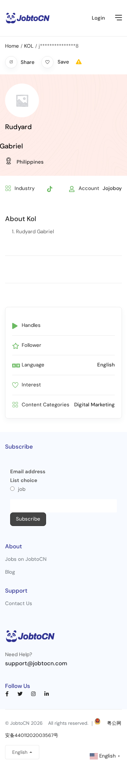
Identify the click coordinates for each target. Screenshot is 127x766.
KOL (29, 46)
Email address (27, 471)
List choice (23, 480)
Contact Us (18, 603)
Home (12, 46)
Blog (10, 572)
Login (98, 18)
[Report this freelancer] (79, 61)
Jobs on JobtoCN (25, 559)
